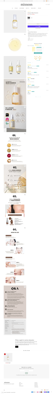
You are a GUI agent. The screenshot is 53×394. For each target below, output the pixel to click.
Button (16, 346)
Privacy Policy (36, 383)
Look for (20, 382)
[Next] (37, 1)
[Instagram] (4, 1)
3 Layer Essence (21, 8)
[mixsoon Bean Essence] (8, 357)
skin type (27, 8)
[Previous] (16, 1)
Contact (20, 384)
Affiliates (39, 8)
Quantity (29, 19)
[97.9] (35, 57)
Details (28, 30)
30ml (31, 17)
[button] (33, 47)
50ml (28, 17)
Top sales (16, 8)
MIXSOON (9, 392)
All (12, 8)
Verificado (37, 60)
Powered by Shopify (13, 392)
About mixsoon (20, 383)
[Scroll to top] (51, 392)
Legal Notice (35, 382)
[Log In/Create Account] (47, 4)
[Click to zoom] (25, 11)
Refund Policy (36, 384)
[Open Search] (46, 4)
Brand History (33, 8)
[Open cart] (48, 4)
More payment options (38, 28)
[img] (29, 71)
